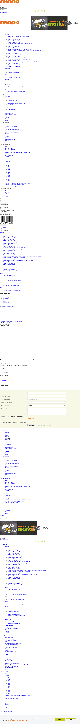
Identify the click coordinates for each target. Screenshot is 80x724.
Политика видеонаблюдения (11, 186)
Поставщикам (8, 444)
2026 (9, 165)
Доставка (7, 192)
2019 (9, 175)
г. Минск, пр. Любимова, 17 (14, 39)
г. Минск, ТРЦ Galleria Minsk (14, 42)
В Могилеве (7, 434)
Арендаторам (8, 445)
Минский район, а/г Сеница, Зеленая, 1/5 (17, 60)
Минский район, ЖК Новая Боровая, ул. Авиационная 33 (21, 43)
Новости (7, 496)
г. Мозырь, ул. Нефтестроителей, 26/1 (16, 91)
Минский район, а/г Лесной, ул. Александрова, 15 (19, 59)
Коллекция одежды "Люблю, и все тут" (14, 130)
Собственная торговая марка (12, 129)
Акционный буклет (9, 125)
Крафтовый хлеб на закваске (11, 135)
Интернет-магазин (6, 700)
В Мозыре (7, 439)
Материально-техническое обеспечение (17, 103)
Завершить (3, 224)
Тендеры (7, 117)
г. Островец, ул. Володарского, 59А (16, 86)
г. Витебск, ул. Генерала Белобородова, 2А (17, 82)
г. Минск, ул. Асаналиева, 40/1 (14, 47)
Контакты (7, 120)
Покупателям (5, 635)
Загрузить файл (31, 418)
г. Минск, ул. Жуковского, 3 (14, 66)
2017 (9, 178)
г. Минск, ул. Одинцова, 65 (14, 40)
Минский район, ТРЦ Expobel (14, 45)
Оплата (6, 195)
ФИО (2, 393)
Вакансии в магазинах (10, 149)
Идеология (7, 498)
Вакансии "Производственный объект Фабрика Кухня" (17, 152)
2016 (9, 179)
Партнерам (5, 606)
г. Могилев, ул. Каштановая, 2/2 (15, 72)
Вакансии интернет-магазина (11, 153)
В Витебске (7, 436)
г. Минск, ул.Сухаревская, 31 (14, 63)
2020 (9, 173)
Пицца (6, 137)
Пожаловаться (11, 104)
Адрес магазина (4, 405)
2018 (9, 176)
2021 (9, 172)
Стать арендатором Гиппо (14, 110)
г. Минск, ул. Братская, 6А (13, 46)
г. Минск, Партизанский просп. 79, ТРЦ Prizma (18, 36)
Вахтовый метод (9, 155)
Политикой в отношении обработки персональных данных (23, 421)
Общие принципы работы (13, 98)
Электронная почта (5, 399)
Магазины (4, 544)
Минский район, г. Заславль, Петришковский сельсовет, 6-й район (23, 62)
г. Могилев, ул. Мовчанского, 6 (14, 71)
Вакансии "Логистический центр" (12, 151)
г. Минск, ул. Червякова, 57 (14, 64)
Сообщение (3, 408)
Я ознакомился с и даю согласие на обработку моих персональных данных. (20, 422)
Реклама (7, 118)
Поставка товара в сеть (13, 100)
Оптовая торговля (9, 113)
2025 (9, 166)
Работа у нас (8, 146)
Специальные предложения (11, 126)
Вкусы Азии (7, 140)
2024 (9, 168)
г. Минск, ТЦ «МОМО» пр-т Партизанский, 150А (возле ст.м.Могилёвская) (24, 50)
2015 (9, 180)
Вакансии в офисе (9, 148)
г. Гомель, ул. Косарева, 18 (14, 77)
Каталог (7, 190)
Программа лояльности (10, 127)
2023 (9, 169)
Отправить (31, 425)
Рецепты (7, 133)
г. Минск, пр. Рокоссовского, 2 (14, 52)
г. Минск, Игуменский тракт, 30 (14, 54)
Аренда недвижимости (10, 114)
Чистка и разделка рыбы (10, 139)
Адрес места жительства (6, 402)
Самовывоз (7, 193)
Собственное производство (11, 132)
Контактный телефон (5, 396)
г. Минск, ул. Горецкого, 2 (13, 53)
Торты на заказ (8, 136)
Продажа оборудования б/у (11, 116)
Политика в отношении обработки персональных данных (18, 183)
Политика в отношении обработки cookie (14, 184)
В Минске (7, 432)
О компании (7, 161)
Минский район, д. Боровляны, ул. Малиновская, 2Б (20, 49)
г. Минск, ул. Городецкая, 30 (14, 56)
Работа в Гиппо (6, 656)
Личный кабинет (4, 12)
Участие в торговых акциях (14, 101)
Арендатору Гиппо (12, 109)
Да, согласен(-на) (4, 204)
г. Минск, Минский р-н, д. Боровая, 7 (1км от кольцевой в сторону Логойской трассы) (27, 57)
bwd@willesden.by (5, 380)
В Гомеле (7, 435)
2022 (9, 171)
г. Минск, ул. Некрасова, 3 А (14, 38)
